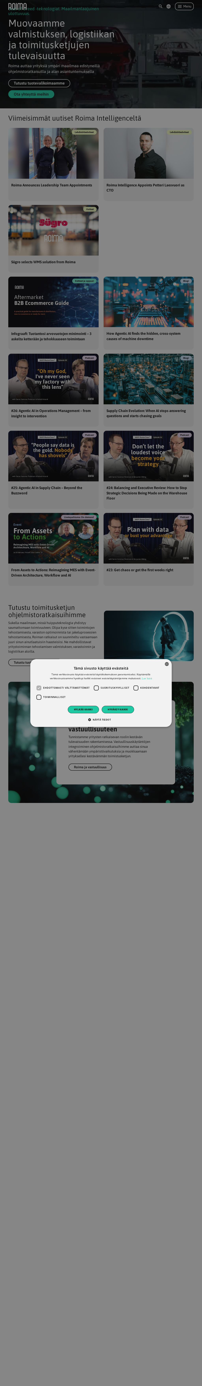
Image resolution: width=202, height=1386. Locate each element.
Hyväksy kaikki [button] (118, 709)
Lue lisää (147, 678)
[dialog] (101, 693)
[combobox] (167, 664)
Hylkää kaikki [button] (83, 709)
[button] (101, 719)
